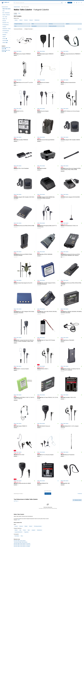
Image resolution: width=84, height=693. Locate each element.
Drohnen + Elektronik (6, 14)
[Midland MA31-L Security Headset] (24, 360)
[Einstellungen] (65, 2)
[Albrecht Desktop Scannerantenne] (71, 74)
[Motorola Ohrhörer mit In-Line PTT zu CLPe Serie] (24, 74)
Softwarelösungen (6, 30)
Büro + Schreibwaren (6, 12)
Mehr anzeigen (47, 493)
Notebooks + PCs (6, 22)
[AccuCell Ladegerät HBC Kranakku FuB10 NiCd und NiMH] (24, 188)
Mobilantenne (37, 20)
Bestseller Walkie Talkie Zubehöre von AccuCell (22, 543)
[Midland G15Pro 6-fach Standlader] (24, 160)
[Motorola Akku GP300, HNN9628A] (48, 245)
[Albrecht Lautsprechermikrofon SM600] (24, 475)
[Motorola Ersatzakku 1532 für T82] (71, 389)
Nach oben (80, 493)
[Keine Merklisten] (79, 2)
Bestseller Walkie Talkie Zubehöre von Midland (22, 546)
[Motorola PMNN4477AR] (48, 475)
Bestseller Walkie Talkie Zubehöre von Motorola (22, 544)
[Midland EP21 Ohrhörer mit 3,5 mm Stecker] (71, 102)
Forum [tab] (19, 13)
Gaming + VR (5, 18)
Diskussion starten (78, 500)
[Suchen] (15, 3)
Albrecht (20, 20)
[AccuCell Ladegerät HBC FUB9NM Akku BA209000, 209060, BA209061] (48, 188)
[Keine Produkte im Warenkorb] (81, 2)
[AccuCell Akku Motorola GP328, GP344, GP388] (24, 217)
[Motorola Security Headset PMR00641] (24, 45)
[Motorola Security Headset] (48, 74)
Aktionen (4, 38)
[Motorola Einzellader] (48, 160)
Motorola (26, 20)
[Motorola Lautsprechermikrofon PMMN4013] (71, 45)
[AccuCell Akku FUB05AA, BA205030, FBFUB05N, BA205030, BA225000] (71, 303)
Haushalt (4, 36)
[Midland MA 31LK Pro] (24, 102)
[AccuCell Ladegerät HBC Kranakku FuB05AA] (71, 131)
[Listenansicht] (81, 29)
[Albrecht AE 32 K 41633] (24, 446)
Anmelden (70, 2)
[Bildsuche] (61, 3)
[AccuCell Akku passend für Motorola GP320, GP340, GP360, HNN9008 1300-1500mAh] (71, 245)
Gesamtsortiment (5, 6)
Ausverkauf (4, 40)
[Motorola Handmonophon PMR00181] (48, 45)
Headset (16, 20)
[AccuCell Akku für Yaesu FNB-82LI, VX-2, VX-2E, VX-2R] (48, 389)
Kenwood (31, 20)
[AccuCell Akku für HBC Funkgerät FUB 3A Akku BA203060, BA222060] (24, 303)
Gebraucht (4, 42)
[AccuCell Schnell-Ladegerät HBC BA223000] (71, 188)
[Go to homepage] (5, 2)
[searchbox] (55, 26)
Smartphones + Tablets (7, 28)
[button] (34, 51)
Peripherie (4, 26)
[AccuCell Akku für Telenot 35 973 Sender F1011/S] (48, 331)
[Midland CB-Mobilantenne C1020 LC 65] (71, 217)
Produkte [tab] (15, 13)
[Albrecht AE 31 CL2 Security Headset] (48, 446)
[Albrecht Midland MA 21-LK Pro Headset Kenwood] (71, 417)
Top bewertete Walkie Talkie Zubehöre (20, 542)
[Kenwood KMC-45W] (71, 475)
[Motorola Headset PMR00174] (24, 417)
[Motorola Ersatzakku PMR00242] (24, 131)
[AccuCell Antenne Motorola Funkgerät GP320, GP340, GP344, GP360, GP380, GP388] (71, 160)
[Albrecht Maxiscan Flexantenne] (71, 446)
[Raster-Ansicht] (79, 29)
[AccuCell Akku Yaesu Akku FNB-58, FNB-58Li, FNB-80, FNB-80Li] (48, 303)
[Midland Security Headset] (48, 102)
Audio (3, 10)
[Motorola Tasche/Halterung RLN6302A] (48, 131)
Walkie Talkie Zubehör (7, 8)
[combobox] (21, 29)
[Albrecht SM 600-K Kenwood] (48, 417)
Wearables (4, 34)
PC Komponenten (6, 24)
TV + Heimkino (5, 32)
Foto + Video (5, 16)
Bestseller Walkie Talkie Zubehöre (20, 540)
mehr (19, 519)
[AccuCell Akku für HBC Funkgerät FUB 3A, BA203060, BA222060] (48, 274)
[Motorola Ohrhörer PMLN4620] (71, 331)
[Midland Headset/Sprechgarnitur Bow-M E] (24, 274)
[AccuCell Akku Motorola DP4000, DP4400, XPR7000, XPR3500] (24, 245)
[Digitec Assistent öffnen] (74, 2)
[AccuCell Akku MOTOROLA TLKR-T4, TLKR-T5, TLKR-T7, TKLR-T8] (24, 389)
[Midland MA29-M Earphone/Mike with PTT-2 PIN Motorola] (48, 217)
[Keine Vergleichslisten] (76, 2)
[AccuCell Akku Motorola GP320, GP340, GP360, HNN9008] (71, 274)
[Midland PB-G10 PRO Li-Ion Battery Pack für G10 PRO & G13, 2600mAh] (71, 360)
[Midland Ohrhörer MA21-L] (48, 360)
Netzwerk (4, 20)
